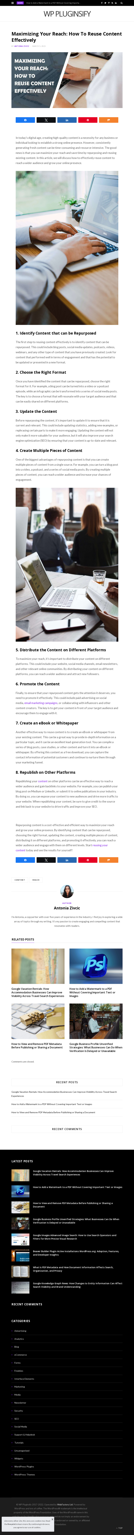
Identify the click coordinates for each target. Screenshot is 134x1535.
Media (17, 1394)
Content (20, 880)
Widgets (18, 1458)
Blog (16, 1346)
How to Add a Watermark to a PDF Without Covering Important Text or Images (54, 3)
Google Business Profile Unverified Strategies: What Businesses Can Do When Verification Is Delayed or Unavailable (95, 1047)
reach (36, 880)
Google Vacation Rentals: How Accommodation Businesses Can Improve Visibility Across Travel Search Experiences (37, 992)
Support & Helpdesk (24, 1434)
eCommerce (20, 1354)
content (43, 781)
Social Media (20, 1426)
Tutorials (19, 1442)
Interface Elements (24, 1378)
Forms (17, 1362)
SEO (16, 1418)
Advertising (20, 1330)
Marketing (19, 1386)
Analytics (19, 1338)
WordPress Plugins (24, 1466)
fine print (12, 1524)
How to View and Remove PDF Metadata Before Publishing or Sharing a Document (37, 1045)
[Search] (122, 2)
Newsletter (20, 1402)
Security (18, 1410)
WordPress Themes (24, 1474)
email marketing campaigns (41, 703)
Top (120, 1528)
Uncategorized (21, 1450)
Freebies (18, 1370)
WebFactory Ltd (65, 1504)
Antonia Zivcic (21, 46)
